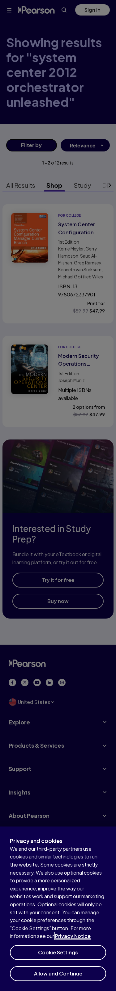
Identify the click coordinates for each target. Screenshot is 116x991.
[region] (58, 909)
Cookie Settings (58, 952)
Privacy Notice (73, 936)
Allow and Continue (58, 973)
